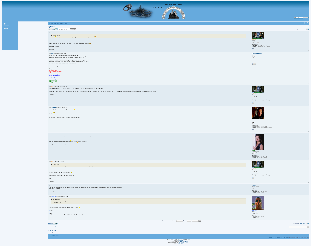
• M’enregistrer (6, 27)
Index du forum (53, 23)
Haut (308, 50)
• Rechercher (6, 25)
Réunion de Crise (63, 23)
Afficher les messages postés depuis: (168, 220)
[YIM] (255, 64)
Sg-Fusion (51, 27)
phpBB (173, 239)
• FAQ (4, 24)
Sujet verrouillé (51, 28)
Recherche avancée (305, 18)
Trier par (185, 220)
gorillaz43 (53, 32)
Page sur (302, 29)
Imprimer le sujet (305, 23)
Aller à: (287, 226)
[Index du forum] (155, 20)
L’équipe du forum (272, 237)
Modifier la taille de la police (307, 23)
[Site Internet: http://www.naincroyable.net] (253, 129)
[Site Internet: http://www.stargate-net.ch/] (253, 48)
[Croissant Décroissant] (196, 220)
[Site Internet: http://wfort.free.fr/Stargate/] (253, 64)
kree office (53, 185)
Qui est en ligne (52, 230)
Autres (58, 23)
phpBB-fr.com (180, 240)
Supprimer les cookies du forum (283, 237)
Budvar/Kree (53, 196)
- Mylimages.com (183, 241)
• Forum (4, 23)
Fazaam (52, 53)
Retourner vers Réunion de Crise (55, 226)
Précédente (51, 220)
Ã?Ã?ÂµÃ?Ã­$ (53, 107)
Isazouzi (52, 133)
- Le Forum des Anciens (184, 242)
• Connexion (5, 28)
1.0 (179, 243)
